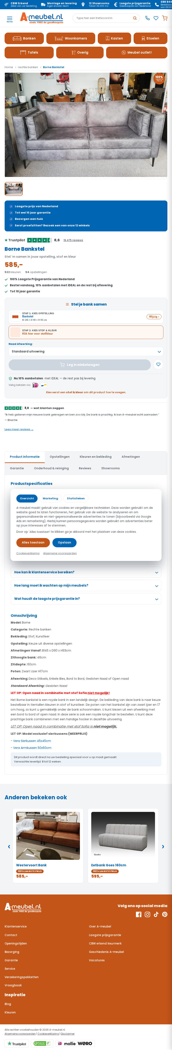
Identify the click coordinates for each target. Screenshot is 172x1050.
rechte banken (28, 67)
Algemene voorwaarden (20, 1033)
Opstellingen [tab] (60, 457)
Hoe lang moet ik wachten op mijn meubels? (51, 585)
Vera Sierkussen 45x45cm (32, 741)
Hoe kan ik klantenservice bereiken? (44, 572)
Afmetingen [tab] (131, 457)
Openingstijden (16, 944)
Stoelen (152, 38)
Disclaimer (67, 1033)
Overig (82, 52)
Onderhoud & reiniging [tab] (51, 468)
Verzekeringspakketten (22, 977)
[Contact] (147, 18)
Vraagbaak (13, 985)
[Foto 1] (14, 189)
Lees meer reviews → (19, 429)
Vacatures (97, 960)
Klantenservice (16, 927)
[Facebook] (138, 914)
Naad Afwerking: (21, 344)
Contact (11, 935)
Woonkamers (76, 38)
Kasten (117, 38)
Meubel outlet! (140, 52)
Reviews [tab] (85, 468)
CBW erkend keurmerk (105, 944)
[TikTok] (156, 914)
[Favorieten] (156, 18)
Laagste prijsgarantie (105, 935)
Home (9, 67)
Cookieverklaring (48, 1033)
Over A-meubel (100, 927)
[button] (86, 125)
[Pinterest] (164, 914)
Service (10, 969)
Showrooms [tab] (110, 468)
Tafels (33, 52)
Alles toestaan (33, 542)
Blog (8, 1004)
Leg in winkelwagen (83, 365)
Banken (29, 38)
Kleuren (10, 1012)
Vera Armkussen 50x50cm (32, 748)
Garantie (11, 960)
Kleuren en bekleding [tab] (96, 457)
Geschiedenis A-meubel (106, 952)
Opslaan (64, 542)
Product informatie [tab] (25, 457)
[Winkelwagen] (164, 18)
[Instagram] (147, 914)
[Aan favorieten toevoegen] (158, 364)
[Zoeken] (135, 18)
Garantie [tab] (17, 468)
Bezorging (12, 952)
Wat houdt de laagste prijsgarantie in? (47, 598)
